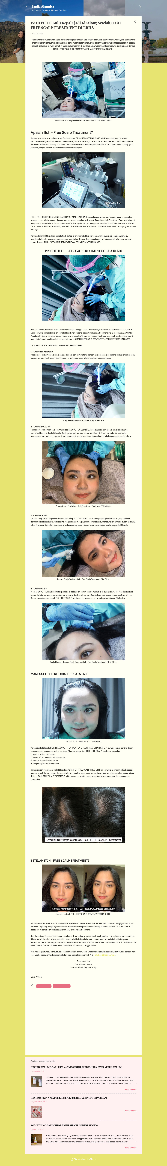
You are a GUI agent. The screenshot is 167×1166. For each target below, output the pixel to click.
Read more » (130, 1089)
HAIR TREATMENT (61, 986)
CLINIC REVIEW (43, 986)
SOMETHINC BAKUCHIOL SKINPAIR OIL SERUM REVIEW (64, 1125)
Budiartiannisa (43, 6)
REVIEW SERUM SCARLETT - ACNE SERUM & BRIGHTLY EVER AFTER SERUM (76, 1067)
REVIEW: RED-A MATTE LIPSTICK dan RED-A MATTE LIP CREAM (69, 1097)
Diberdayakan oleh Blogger (85, 1159)
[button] (134, 22)
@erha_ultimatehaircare (105, 955)
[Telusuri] (140, 7)
